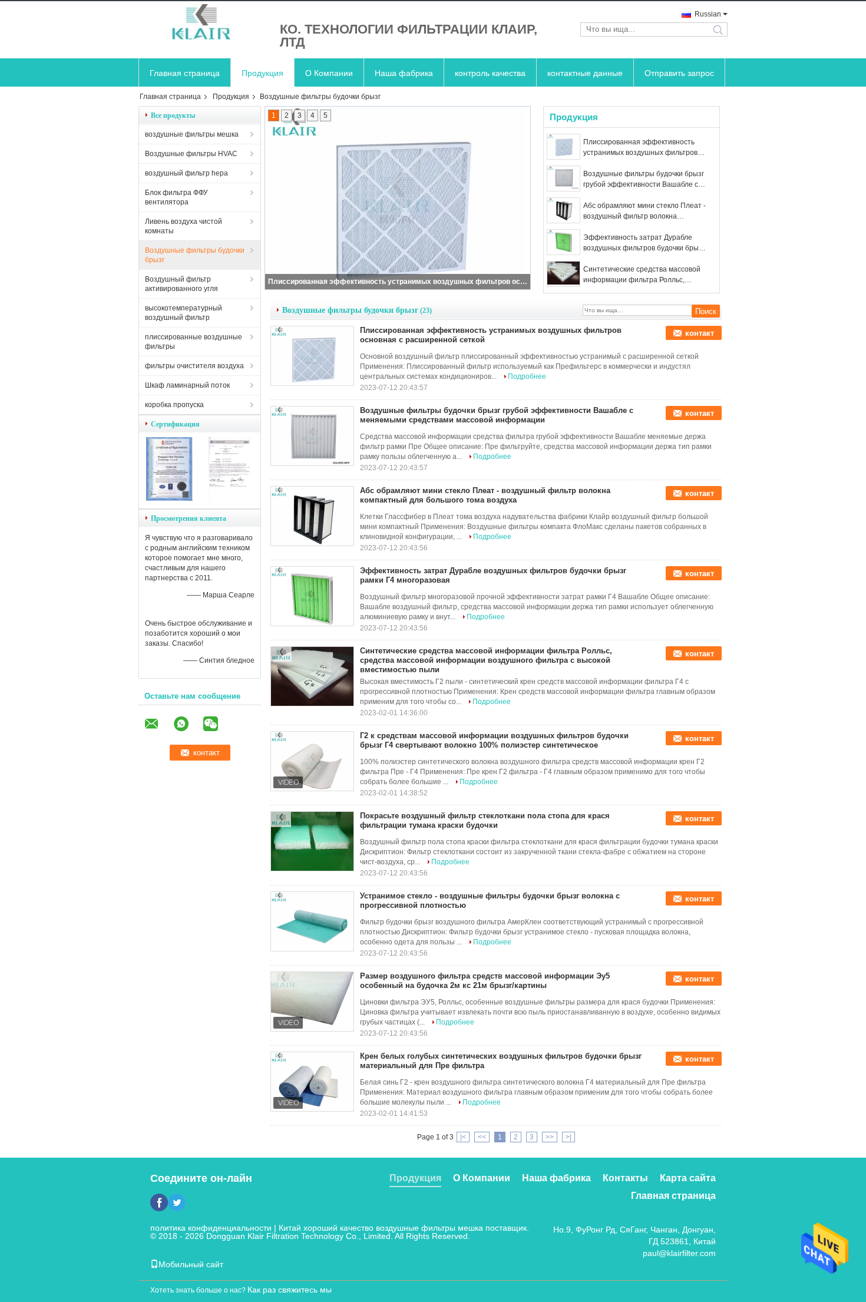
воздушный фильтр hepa (186, 173)
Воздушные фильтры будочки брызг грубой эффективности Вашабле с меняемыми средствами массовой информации (643, 180)
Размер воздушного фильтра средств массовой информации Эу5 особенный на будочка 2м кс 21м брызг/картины (485, 980)
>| (568, 1137)
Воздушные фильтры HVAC (191, 154)
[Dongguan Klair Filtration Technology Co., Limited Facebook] (159, 1202)
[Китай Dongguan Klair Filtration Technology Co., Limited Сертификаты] (169, 498)
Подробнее (527, 376)
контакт (699, 333)
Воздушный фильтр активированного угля (181, 284)
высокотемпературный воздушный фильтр (183, 313)
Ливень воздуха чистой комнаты (183, 226)
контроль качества (490, 73)
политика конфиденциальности (211, 1227)
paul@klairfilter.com (679, 1253)
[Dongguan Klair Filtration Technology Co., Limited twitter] (177, 1202)
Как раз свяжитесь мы (289, 1289)
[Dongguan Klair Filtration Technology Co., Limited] (203, 22)
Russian (708, 14)
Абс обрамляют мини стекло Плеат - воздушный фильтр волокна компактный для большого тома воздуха (644, 211)
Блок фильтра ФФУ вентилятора (176, 197)
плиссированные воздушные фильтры (193, 342)
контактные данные (585, 73)
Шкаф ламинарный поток (187, 385)
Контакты (625, 1178)
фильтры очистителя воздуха (194, 366)
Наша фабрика (404, 73)
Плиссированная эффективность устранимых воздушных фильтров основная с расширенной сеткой (398, 281)
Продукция (262, 73)
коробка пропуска (174, 405)
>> (550, 1137)
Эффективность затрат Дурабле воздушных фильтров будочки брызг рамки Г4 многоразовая (644, 243)
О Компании (329, 73)
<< (482, 1137)
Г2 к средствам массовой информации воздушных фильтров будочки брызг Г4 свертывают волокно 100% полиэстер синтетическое (494, 740)
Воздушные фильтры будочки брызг (194, 255)
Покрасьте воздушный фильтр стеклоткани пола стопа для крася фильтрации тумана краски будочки (485, 820)
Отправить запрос (679, 73)
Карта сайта (688, 1178)
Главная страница (185, 73)
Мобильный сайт (190, 1264)
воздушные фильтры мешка (192, 134)
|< (463, 1137)
